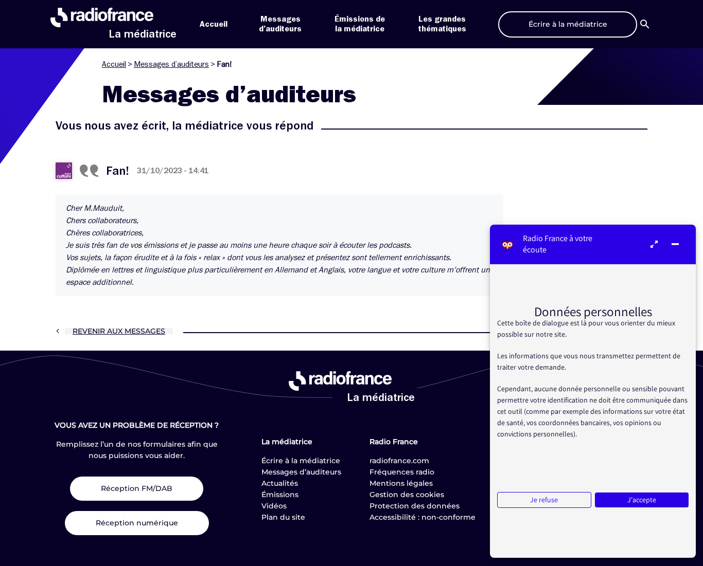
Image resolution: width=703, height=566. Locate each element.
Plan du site (283, 517)
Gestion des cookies (407, 494)
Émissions (279, 494)
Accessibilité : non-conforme (423, 517)
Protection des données (415, 505)
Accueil (213, 24)
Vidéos (274, 505)
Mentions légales (401, 483)
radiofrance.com (399, 460)
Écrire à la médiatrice (300, 460)
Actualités (279, 483)
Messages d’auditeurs (171, 64)
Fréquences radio (402, 472)
